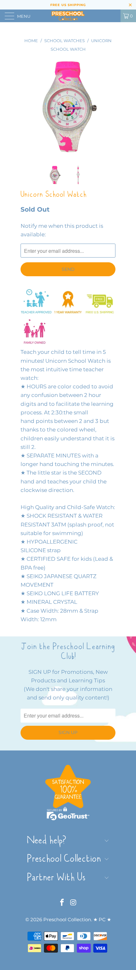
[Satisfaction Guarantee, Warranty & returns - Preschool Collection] (68, 313)
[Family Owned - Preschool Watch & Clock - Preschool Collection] (35, 343)
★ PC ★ (102, 919)
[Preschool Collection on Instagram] (73, 903)
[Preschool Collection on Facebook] (62, 903)
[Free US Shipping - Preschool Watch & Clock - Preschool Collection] (99, 313)
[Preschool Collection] (68, 16)
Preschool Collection (67, 919)
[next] (109, 107)
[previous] (26, 107)
